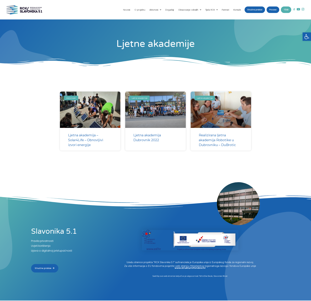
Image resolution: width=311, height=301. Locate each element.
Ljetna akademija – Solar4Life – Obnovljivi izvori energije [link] (85, 140)
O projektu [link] (139, 9)
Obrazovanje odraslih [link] (188, 9)
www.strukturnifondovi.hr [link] (190, 267)
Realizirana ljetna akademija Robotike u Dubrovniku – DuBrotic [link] (217, 140)
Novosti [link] (126, 9)
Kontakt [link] (237, 9)
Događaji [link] (169, 9)
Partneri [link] (225, 9)
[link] (307, 36)
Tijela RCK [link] (210, 9)
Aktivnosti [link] (153, 9)
